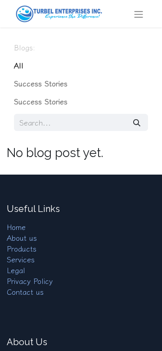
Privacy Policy (30, 280)
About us (22, 237)
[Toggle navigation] (138, 14)
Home (16, 226)
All (18, 65)
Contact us (25, 291)
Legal (16, 270)
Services (21, 259)
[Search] (137, 122)
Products (21, 248)
